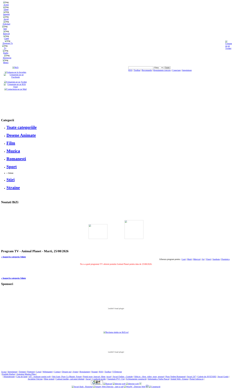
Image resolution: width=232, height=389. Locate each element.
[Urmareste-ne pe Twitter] (15, 82)
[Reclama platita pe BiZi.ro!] (116, 332)
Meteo (5, 62)
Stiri (5, 29)
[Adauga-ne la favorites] (15, 72)
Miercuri (196, 259)
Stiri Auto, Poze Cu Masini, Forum (67, 376)
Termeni (22, 372)
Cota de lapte (21, 376)
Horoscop (7, 58)
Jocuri (6, 19)
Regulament (85, 372)
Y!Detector (117, 372)
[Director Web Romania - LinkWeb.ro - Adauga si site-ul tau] (97, 384)
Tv (5, 48)
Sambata (216, 259)
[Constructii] (154, 387)
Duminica (225, 259)
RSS (130, 70)
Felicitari (6, 24)
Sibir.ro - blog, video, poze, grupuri (149, 376)
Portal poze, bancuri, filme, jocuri (97, 376)
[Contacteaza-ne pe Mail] (15, 89)
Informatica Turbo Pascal (158, 379)
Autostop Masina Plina (26, 374)
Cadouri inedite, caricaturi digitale (70, 379)
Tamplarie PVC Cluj (116, 379)
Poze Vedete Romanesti (176, 376)
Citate (6, 38)
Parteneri (31, 372)
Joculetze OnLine (35, 379)
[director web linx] (147, 387)
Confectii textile (99, 379)
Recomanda (147, 70)
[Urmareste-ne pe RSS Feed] (15, 87)
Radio (5, 53)
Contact (57, 372)
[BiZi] (15, 67)
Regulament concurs (162, 70)
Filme (6, 9)
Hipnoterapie (9, 376)
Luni (184, 259)
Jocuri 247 (191, 376)
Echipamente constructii (136, 379)
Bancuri (6, 33)
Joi (203, 259)
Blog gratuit (49, 379)
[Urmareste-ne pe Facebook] (15, 77)
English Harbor (8, 374)
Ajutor (75, 372)
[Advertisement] (116, 223)
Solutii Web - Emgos (179, 379)
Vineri (208, 259)
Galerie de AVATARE (206, 376)
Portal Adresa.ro (196, 379)
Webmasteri (47, 372)
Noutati (94, 372)
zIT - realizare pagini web (40, 376)
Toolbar (137, 70)
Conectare (176, 70)
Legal (38, 372)
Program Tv (8, 43)
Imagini (6, 14)
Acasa (6, 4)
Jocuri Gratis (223, 376)
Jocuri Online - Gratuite (123, 376)
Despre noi (66, 372)
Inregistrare (187, 70)
